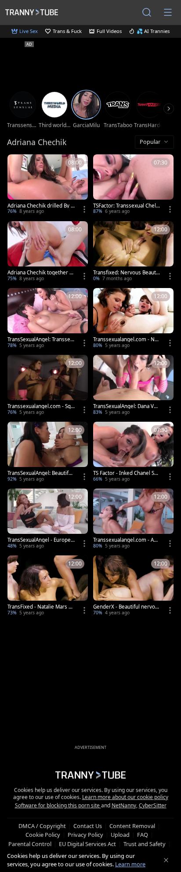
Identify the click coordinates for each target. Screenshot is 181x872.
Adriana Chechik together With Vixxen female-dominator (40, 272)
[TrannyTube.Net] (31, 12)
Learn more (130, 864)
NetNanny (124, 805)
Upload (120, 835)
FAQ (142, 835)
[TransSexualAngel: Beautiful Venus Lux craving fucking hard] (47, 452)
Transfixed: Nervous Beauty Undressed (126, 272)
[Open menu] (168, 12)
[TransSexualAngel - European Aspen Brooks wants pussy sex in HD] (47, 519)
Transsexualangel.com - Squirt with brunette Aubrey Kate (40, 406)
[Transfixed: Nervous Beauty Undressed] (133, 252)
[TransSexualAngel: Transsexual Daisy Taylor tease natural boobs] (47, 319)
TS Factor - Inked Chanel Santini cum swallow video (126, 473)
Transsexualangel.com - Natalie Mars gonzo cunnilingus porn (126, 339)
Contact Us (87, 826)
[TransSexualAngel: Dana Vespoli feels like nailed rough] (133, 385)
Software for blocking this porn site (58, 805)
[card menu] (84, 209)
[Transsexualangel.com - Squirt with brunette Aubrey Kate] (47, 385)
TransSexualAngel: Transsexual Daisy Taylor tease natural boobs (40, 339)
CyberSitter (153, 805)
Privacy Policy (85, 835)
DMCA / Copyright (42, 826)
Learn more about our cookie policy (125, 797)
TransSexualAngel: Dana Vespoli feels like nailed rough (126, 406)
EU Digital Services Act (87, 844)
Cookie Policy (42, 835)
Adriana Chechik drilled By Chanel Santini (40, 205)
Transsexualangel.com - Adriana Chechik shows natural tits (126, 540)
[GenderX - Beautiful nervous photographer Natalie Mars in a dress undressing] (133, 586)
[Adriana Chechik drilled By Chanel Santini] (47, 185)
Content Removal (132, 826)
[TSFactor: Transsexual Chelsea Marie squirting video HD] (133, 185)
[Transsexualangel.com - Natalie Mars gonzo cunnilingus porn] (133, 319)
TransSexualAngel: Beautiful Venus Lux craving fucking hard (40, 473)
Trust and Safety (144, 844)
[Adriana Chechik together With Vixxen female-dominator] (47, 252)
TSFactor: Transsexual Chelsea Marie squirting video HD (126, 205)
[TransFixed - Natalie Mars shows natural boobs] (47, 586)
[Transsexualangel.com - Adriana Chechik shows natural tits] (133, 519)
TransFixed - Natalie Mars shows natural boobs (40, 606)
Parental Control (29, 844)
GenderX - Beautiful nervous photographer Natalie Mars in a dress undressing (126, 606)
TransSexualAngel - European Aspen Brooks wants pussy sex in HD (40, 540)
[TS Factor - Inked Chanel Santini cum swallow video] (133, 452)
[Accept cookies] (166, 860)
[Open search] (147, 12)
